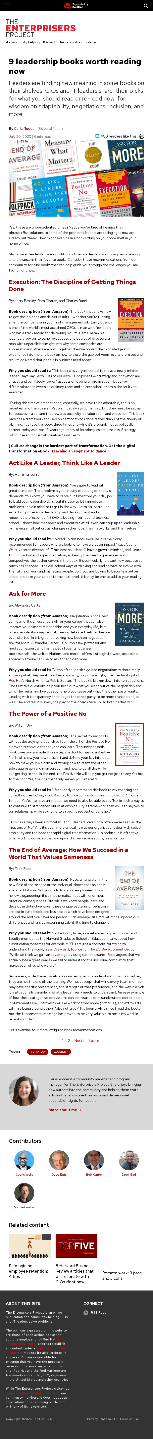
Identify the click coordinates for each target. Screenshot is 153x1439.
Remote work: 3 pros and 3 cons (122, 1275)
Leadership (61, 1051)
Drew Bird (61, 949)
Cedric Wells (24, 1174)
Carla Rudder (25, 128)
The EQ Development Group (111, 949)
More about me (63, 1109)
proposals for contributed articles (32, 1393)
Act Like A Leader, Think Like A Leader (64, 463)
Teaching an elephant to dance (78, 451)
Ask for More (27, 594)
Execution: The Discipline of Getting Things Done (72, 285)
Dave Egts (97, 675)
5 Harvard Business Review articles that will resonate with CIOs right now (75, 1274)
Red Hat (15, 680)
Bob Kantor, (56, 795)
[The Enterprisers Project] (41, 28)
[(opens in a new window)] (76, 6)
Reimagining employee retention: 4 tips (28, 1271)
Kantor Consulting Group (105, 795)
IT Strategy (38, 1051)
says (84, 675)
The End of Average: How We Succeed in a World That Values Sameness (68, 853)
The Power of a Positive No (47, 714)
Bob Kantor (94, 1174)
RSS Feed (98, 1313)
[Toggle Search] (146, 5)
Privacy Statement (101, 1419)
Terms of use (129, 1419)
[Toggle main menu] (6, 6)
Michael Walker (24, 1207)
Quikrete (64, 376)
